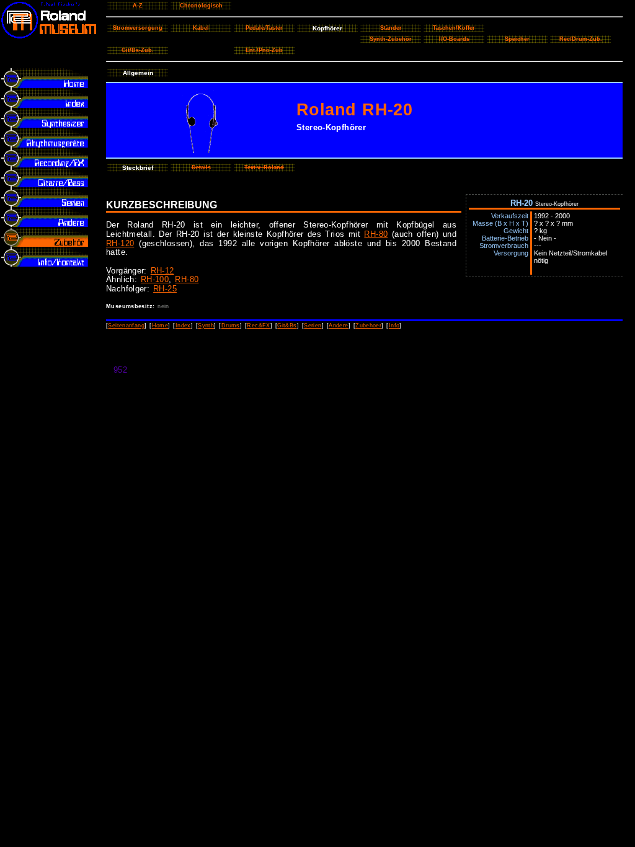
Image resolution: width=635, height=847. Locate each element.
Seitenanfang (126, 325)
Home (160, 325)
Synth (206, 325)
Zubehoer (368, 325)
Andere (338, 325)
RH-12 (162, 270)
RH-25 (165, 288)
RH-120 (120, 243)
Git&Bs (286, 325)
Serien (312, 325)
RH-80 (376, 234)
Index (183, 325)
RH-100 (155, 279)
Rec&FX (258, 325)
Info (394, 325)
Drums (230, 325)
